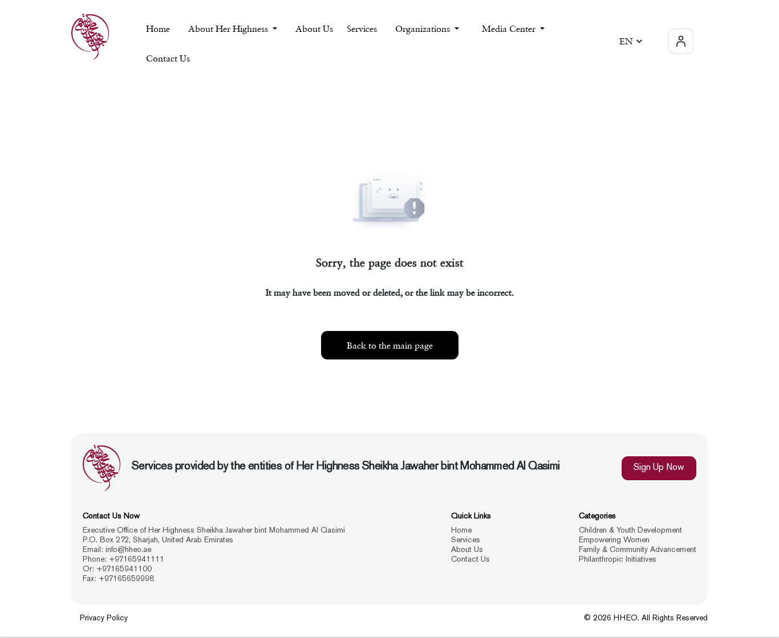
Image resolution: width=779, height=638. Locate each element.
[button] (632, 41)
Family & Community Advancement (637, 550)
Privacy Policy (104, 618)
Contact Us (168, 58)
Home (158, 28)
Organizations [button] (423, 28)
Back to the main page (390, 345)
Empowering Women (614, 540)
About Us (314, 28)
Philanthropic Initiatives (617, 559)
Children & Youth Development (630, 530)
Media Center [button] (510, 28)
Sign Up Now (659, 468)
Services (465, 540)
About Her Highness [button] (229, 28)
